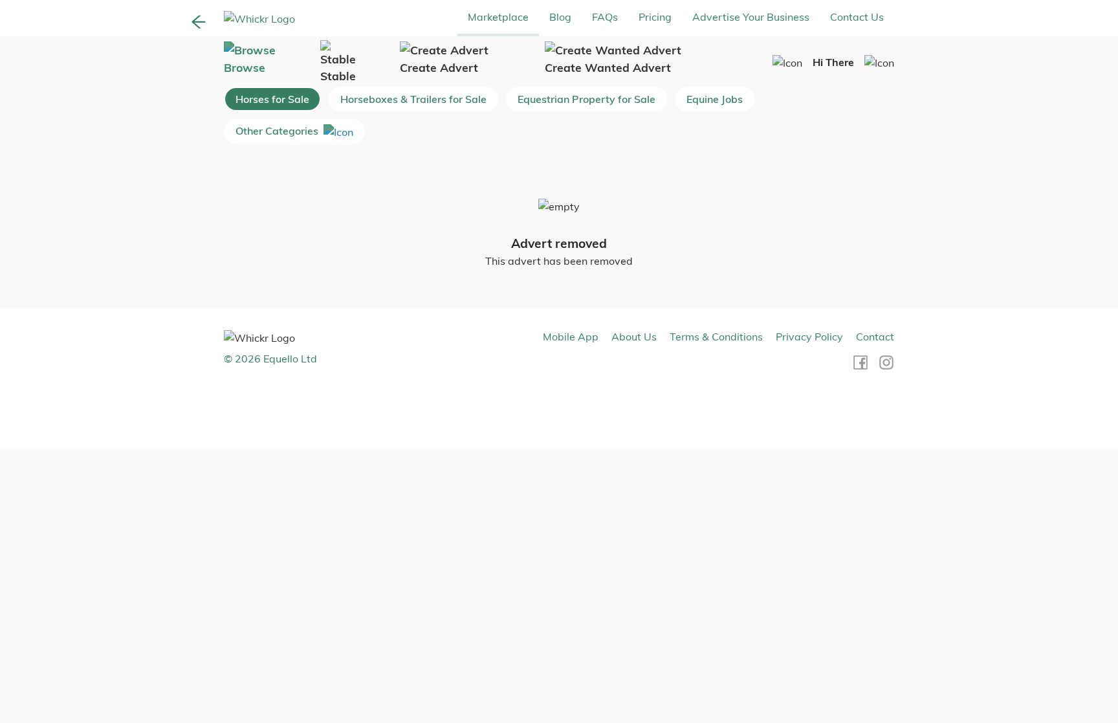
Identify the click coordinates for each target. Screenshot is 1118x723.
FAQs (605, 16)
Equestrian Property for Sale (586, 99)
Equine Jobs (714, 99)
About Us (634, 336)
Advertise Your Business (750, 16)
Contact (875, 336)
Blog (560, 16)
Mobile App (570, 336)
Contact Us (857, 16)
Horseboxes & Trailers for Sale (413, 99)
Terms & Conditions (716, 336)
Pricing (655, 16)
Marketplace (498, 16)
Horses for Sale (272, 99)
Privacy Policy (809, 336)
